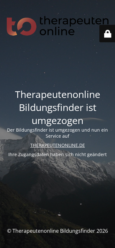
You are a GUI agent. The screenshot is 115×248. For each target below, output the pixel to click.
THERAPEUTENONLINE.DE (57, 145)
